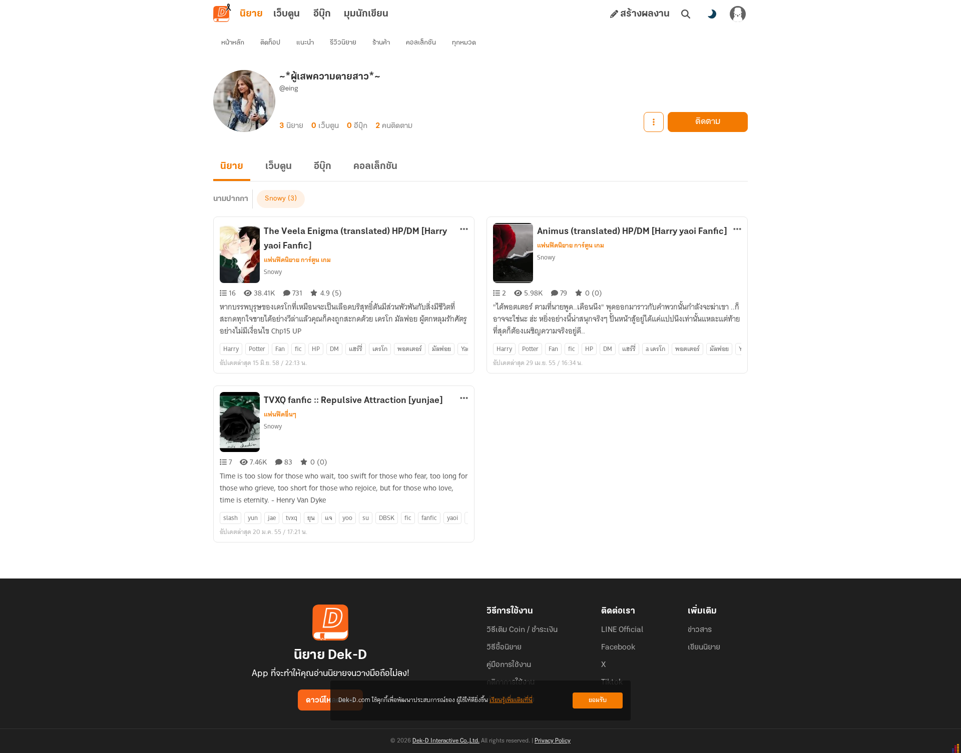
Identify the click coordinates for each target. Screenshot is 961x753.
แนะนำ (305, 42)
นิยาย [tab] (251, 14)
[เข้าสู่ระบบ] (738, 14)
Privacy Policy (553, 741)
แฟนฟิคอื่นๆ (280, 414)
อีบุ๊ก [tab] (322, 14)
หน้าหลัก (232, 42)
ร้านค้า (381, 42)
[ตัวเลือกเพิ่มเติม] (654, 122)
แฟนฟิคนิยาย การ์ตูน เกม (297, 260)
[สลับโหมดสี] (712, 14)
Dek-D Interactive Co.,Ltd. (445, 741)
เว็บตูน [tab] (286, 14)
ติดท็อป (270, 42)
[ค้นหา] (686, 14)
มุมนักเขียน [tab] (366, 14)
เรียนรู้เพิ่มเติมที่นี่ (511, 700)
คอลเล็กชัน (421, 42)
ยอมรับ (598, 700)
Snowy (275, 198)
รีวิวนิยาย (343, 42)
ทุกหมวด (464, 42)
